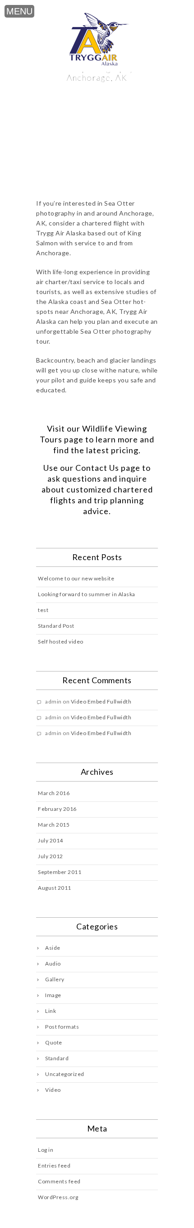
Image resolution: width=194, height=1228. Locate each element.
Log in (45, 1149)
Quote (53, 1042)
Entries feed (54, 1165)
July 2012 (50, 856)
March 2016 (53, 793)
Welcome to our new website (76, 578)
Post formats (62, 1026)
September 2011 (59, 872)
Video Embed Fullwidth (101, 701)
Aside (52, 947)
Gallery (55, 979)
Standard (57, 1058)
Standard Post (56, 625)
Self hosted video (60, 641)
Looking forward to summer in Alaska (86, 594)
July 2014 (50, 840)
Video (53, 1089)
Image (53, 995)
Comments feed (59, 1181)
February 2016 (57, 808)
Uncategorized (64, 1074)
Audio (53, 963)
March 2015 (53, 824)
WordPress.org (58, 1197)
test (43, 610)
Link (50, 1010)
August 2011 (54, 887)
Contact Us (97, 468)
